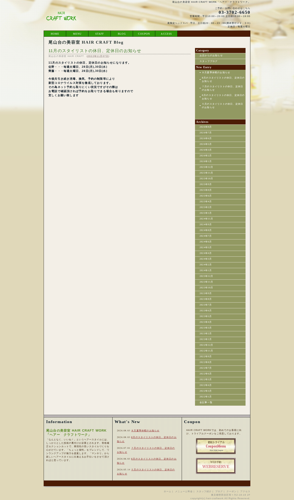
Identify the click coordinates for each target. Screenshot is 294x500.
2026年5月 (206, 144)
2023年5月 (206, 316)
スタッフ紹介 (204, 491)
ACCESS (166, 33)
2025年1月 (206, 213)
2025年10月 (206, 178)
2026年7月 (206, 132)
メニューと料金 (184, 491)
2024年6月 (206, 241)
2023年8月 (206, 299)
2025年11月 (206, 172)
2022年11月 (206, 350)
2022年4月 (206, 385)
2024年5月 (206, 247)
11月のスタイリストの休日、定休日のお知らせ (94, 50)
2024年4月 (206, 253)
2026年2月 (206, 155)
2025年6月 (206, 195)
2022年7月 (206, 368)
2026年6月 (206, 138)
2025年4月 (206, 201)
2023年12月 (206, 276)
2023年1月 (206, 339)
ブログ (219, 491)
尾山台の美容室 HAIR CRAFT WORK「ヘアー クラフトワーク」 (211, 2)
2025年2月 (206, 207)
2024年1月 (206, 270)
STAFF (99, 33)
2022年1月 (206, 396)
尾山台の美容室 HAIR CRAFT (66, 56)
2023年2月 (206, 333)
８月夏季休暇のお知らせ (216, 72)
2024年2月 (206, 264)
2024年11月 (206, 218)
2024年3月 (206, 259)
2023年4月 (206, 322)
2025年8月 (206, 190)
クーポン (231, 491)
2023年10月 (206, 287)
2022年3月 (206, 391)
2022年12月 (206, 345)
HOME (55, 33)
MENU (77, 33)
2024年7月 (206, 236)
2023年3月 (206, 327)
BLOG (122, 33)
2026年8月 (206, 127)
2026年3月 (206, 150)
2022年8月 (206, 362)
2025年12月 (206, 167)
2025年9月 (206, 184)
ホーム (167, 491)
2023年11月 (206, 282)
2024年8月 (206, 230)
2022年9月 (206, 356)
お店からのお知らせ (211, 55)
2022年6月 (206, 373)
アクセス (245, 491)
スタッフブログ (209, 61)
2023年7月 (206, 304)
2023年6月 (206, 310)
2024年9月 (206, 224)
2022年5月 (206, 379)
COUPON (144, 33)
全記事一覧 (206, 402)
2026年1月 (206, 161)
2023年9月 (206, 293)
